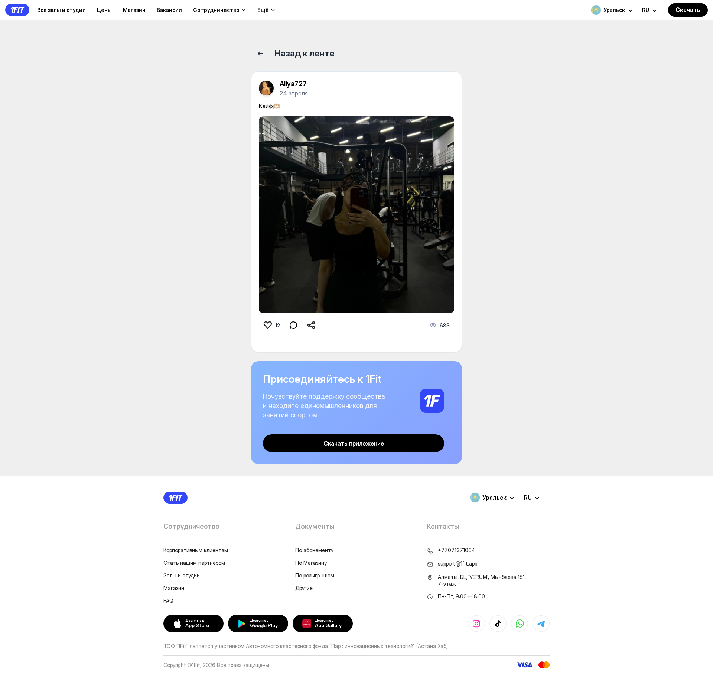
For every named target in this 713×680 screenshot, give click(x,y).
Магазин (134, 10)
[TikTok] (498, 623)
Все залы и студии (61, 10)
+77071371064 (456, 550)
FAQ (168, 601)
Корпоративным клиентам (195, 550)
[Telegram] (541, 623)
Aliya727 (293, 84)
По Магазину (311, 563)
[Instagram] (476, 623)
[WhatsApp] (519, 623)
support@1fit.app (457, 563)
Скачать (687, 9)
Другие (304, 588)
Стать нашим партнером (194, 563)
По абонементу (314, 550)
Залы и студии (181, 575)
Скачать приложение (353, 443)
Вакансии (169, 10)
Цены (104, 10)
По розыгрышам (314, 575)
